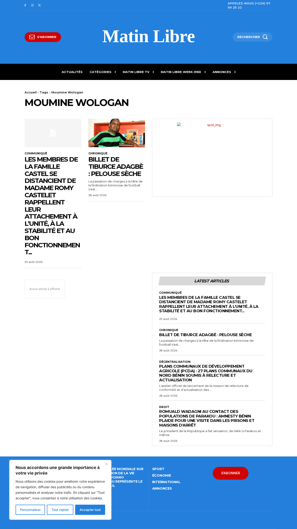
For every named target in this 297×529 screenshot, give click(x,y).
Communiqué (36, 153)
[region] (60, 490)
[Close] (106, 464)
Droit (164, 407)
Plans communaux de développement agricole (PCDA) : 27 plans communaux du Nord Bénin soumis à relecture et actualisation (205, 373)
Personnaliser (30, 510)
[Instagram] (32, 5)
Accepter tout (90, 510)
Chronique (97, 153)
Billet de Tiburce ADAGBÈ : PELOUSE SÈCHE (115, 166)
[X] (39, 5)
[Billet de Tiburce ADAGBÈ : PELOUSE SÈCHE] (116, 133)
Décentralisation (174, 361)
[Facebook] (25, 5)
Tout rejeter (60, 510)
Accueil (31, 92)
